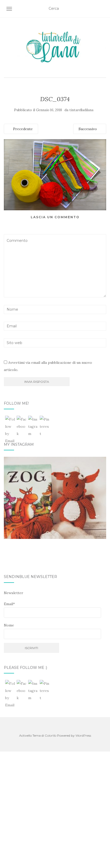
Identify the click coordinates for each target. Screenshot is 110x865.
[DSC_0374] (55, 174)
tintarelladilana (81, 110)
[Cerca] (103, 9)
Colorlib (50, 735)
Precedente (22, 129)
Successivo (88, 129)
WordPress (83, 735)
